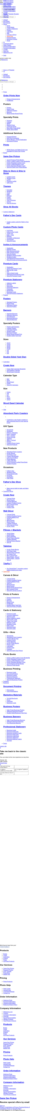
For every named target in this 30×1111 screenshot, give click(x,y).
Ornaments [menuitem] (10, 429)
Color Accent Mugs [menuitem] (12, 457)
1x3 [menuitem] (8, 350)
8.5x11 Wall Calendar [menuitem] (16, 369)
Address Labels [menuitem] (11, 283)
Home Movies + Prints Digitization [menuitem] (17, 139)
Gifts (8, 33)
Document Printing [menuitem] (12, 141)
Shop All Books (10, 207)
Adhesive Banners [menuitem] (12, 315)
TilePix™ (7, 563)
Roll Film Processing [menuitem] (13, 138)
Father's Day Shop (12, 482)
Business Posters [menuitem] (12, 332)
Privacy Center (4, 1107)
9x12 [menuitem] (8, 396)
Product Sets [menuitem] (10, 507)
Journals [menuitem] (9, 740)
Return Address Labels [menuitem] (13, 618)
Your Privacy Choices (9, 1021)
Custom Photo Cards (13, 227)
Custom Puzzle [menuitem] (11, 640)
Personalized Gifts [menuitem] (12, 474)
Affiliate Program (8, 1019)
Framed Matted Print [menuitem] (13, 517)
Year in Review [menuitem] (11, 200)
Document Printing (12, 686)
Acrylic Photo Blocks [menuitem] (13, 549)
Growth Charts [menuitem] (11, 331)
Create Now (8, 365)
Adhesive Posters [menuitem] (12, 110)
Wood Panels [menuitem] (11, 500)
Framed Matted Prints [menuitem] (13, 581)
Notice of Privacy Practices (17, 1107)
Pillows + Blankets (12, 530)
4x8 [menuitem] (8, 393)
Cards (5, 955)
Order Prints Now (11, 95)
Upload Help (7, 990)
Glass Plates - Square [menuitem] (13, 558)
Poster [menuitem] (8, 383)
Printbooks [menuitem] (10, 603)
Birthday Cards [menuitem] (11, 622)
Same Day (10, 36)
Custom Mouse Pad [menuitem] (12, 638)
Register (11, 70)
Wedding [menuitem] (9, 191)
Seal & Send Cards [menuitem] (12, 273)
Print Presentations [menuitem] (12, 691)
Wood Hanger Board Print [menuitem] (14, 334)
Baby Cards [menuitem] (10, 625)
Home (5, 24)
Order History (7, 45)
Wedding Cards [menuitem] (11, 624)
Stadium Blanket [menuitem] (11, 539)
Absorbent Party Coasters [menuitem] (14, 452)
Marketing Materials (12, 695)
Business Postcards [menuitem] (12, 731)
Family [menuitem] (9, 197)
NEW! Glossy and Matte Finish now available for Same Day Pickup (17, 150)
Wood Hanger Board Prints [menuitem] (15, 113)
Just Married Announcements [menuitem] (15, 258)
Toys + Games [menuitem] (11, 435)
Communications (8, 43)
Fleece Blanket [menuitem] (11, 536)
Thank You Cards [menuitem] (12, 621)
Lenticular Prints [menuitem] (11, 126)
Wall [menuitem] (8, 379)
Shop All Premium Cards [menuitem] (14, 276)
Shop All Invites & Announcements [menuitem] (17, 260)
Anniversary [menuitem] (10, 239)
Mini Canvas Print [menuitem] (12, 555)
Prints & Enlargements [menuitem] (13, 99)
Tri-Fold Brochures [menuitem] (12, 698)
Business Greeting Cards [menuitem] (14, 733)
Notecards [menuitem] (10, 286)
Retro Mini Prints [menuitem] (13, 128)
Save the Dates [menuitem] (11, 254)
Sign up (2, 1105)
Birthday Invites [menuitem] (11, 249)
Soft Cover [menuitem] (10, 182)
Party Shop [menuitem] (10, 478)
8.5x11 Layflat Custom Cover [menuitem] (18, 161)
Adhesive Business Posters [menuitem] (15, 711)
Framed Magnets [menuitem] (12, 501)
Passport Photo (11, 37)
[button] (4, 71)
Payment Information (9, 48)
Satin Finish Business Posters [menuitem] (15, 710)
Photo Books (10, 27)
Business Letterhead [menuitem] (13, 736)
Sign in (5, 70)
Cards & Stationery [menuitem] (8, 212)
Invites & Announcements (15, 244)
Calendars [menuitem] (6, 362)
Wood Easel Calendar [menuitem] (13, 372)
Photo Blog (6, 973)
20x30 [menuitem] (8, 347)
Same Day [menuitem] (6, 571)
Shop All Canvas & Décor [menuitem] (14, 590)
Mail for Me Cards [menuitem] (12, 619)
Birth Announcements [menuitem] (13, 251)
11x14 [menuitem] (8, 343)
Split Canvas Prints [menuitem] (12, 525)
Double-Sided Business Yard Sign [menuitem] (17, 713)
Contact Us (6, 993)
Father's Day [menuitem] (10, 471)
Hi (4, 42)
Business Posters (11, 706)
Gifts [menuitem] (4, 409)
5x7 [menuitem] (8, 395)
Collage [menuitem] (9, 122)
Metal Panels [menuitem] (10, 520)
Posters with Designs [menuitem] (13, 327)
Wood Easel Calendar (13, 403)
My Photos (6, 21)
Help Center (6, 988)
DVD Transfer (7, 971)
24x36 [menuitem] (8, 349)
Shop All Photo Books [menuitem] (13, 665)
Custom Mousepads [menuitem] (12, 456)
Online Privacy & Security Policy (12, 1108)
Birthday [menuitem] (9, 196)
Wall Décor (8, 511)
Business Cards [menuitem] (11, 292)
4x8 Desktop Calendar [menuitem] (13, 370)
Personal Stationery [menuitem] (12, 287)
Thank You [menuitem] (10, 233)
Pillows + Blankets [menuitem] (12, 432)
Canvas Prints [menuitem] (11, 498)
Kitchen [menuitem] (9, 441)
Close (2, 763)
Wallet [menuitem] (8, 123)
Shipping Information (9, 1003)
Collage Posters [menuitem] (11, 328)
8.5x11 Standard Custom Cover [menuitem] (16, 163)
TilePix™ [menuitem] (9, 519)
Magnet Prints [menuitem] (11, 125)
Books (5, 954)
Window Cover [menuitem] (11, 178)
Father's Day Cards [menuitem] (12, 232)
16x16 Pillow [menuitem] (10, 533)
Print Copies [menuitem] (10, 690)
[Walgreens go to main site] (4, 59)
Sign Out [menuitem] (5, 15)
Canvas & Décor (11, 34)
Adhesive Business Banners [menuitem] (15, 721)
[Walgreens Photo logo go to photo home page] (4, 80)
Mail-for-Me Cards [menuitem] (12, 270)
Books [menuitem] (5, 152)
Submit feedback (5, 946)
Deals (8, 40)
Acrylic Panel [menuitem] (10, 526)
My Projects (6, 23)
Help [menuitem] (4, 0)
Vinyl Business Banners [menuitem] (14, 723)
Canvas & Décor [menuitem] (8, 491)
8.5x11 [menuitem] (9, 392)
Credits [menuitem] (5, 12)
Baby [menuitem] (8, 194)
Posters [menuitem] (9, 107)
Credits (5, 49)
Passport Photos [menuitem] (11, 136)
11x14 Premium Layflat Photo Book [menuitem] (17, 462)
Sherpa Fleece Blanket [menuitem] (13, 541)
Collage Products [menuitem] (12, 523)
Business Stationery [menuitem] (12, 737)
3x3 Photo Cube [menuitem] (11, 454)
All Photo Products (8, 961)
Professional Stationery (14, 727)
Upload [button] (5, 74)
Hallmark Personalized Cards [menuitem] (15, 274)
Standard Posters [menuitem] (12, 302)
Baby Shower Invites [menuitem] (13, 252)
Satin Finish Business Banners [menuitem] (16, 720)
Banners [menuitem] (9, 112)
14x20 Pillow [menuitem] (10, 535)
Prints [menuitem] (5, 92)
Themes (7, 186)
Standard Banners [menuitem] (12, 313)
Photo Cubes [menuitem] (10, 644)
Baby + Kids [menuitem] (10, 235)
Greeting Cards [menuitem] (11, 627)
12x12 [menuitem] (8, 399)
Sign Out (5, 51)
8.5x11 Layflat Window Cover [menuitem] (15, 164)
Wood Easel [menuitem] (10, 382)
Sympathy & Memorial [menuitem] (13, 238)
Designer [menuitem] (9, 120)
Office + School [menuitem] (11, 440)
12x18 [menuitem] (8, 344)
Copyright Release (8, 991)
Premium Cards (10, 263)
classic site (3, 746)
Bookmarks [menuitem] (10, 290)
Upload (5, 20)
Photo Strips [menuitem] (12, 129)
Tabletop (7, 546)
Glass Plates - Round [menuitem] (13, 557)
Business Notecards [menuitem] (13, 734)
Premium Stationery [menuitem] (12, 615)
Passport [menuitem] (9, 649)
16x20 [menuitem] (8, 346)
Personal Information (9, 46)
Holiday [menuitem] (9, 199)
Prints (8, 25)
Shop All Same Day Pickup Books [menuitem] (17, 167)
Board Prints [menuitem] (10, 109)
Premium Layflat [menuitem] (11, 181)
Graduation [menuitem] (10, 248)
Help (4, 55)
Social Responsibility (9, 1018)
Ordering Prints (7, 1000)
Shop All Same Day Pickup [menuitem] (15, 650)
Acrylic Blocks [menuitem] (11, 453)
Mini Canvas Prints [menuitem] (12, 504)
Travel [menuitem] (8, 193)
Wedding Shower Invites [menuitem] (14, 255)
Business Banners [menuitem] (12, 318)
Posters (9, 30)
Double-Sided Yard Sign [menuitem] (14, 335)
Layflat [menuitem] (9, 179)
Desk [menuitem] (8, 380)
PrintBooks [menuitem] (10, 100)
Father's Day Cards (12, 215)
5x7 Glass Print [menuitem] (11, 554)
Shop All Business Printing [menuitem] (14, 680)
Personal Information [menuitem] (9, 6)
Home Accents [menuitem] (11, 437)
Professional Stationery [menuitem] (13, 678)
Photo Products (7, 981)
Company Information (9, 1015)
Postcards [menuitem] (10, 289)
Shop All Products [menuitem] (12, 444)
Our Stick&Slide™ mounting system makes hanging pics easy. (17, 569)
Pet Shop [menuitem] (9, 475)
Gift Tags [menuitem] (9, 284)
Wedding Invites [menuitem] (11, 257)
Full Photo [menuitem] (10, 230)
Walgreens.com (7, 52)
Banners (7, 310)
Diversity (5, 1016)
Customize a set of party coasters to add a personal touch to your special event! (17, 421)
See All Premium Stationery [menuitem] (15, 293)
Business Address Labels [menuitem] (14, 739)
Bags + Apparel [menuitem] (11, 434)
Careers (5, 1013)
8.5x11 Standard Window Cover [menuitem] (16, 166)
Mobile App (6, 974)
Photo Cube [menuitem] (10, 506)
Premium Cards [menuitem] (11, 613)
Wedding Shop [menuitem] (11, 472)
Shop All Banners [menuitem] (12, 319)
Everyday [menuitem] (9, 190)
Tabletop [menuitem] (9, 438)
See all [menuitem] (9, 542)
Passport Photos (8, 970)
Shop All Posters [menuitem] (11, 306)
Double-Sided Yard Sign (14, 357)
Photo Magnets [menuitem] (11, 459)
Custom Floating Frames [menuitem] (14, 503)
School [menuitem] (9, 201)
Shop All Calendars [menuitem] (12, 385)
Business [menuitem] (6, 682)
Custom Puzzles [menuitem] (11, 463)
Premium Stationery (12, 279)
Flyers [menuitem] (8, 700)
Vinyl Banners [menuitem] (11, 316)
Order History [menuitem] (7, 3)
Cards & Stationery (12, 28)
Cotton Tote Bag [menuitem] (11, 460)
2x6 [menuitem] (8, 352)
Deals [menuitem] (5, 743)
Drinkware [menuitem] (10, 431)
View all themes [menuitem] (11, 203)
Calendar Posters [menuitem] (12, 329)
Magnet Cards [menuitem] (11, 616)
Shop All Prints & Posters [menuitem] (14, 606)
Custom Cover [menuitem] (11, 176)
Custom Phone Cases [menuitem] (13, 443)
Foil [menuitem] (8, 271)
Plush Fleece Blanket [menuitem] (13, 538)
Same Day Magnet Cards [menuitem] (14, 268)
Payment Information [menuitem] (9, 9)
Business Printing (12, 39)
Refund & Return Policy (10, 1004)
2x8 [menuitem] (8, 353)
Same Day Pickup (11, 156)
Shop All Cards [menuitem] (11, 241)
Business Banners (12, 716)
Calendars (10, 31)
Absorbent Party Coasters (15, 413)
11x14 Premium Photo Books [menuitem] (15, 160)
